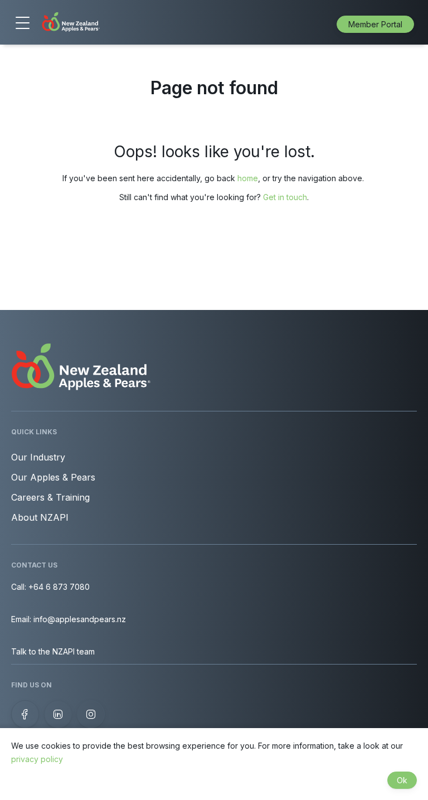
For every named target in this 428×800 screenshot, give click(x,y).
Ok (402, 780)
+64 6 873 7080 (59, 586)
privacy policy (37, 759)
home (247, 178)
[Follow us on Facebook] (25, 714)
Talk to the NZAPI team (53, 651)
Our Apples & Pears (53, 477)
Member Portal (375, 24)
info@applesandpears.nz (79, 619)
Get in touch (285, 197)
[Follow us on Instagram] (91, 714)
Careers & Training (50, 497)
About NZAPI (40, 517)
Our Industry (38, 457)
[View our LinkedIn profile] (58, 714)
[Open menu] (22, 23)
